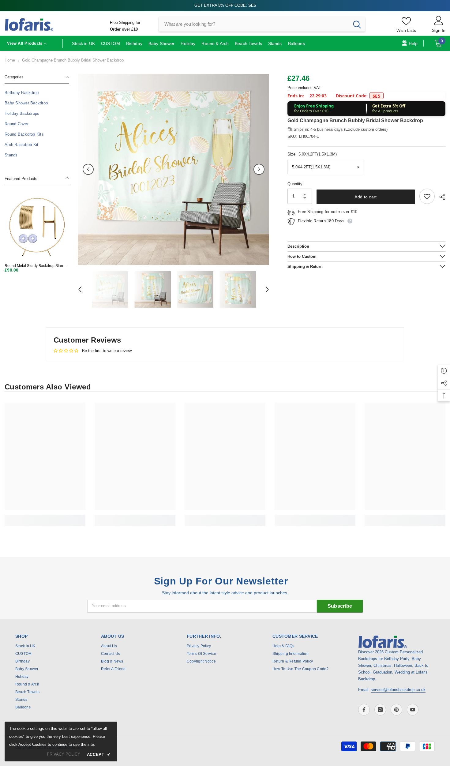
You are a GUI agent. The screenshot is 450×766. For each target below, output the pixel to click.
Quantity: (295, 184)
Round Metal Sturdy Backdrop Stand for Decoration (35, 266)
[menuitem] (37, 93)
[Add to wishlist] (427, 196)
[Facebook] (364, 709)
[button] (88, 169)
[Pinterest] (396, 709)
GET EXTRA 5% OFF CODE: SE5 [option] (225, 5)
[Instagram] (380, 709)
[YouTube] (412, 709)
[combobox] (254, 24)
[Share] (440, 197)
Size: (312, 154)
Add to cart (365, 196)
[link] (45, 517)
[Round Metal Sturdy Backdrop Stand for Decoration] (37, 226)
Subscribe (340, 606)
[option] (173, 169)
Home (10, 60)
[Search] (262, 24)
